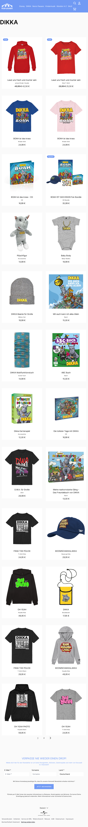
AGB (52, 819)
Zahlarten (16, 819)
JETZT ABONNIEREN (44, 786)
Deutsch (43, 808)
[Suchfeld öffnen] (74, 3)
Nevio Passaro (38, 6)
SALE (70, 6)
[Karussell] (7, 6)
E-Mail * (7, 770)
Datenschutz (60, 819)
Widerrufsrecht (38, 819)
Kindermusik (50, 6)
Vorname (35, 770)
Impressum (70, 819)
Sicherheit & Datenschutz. (63, 796)
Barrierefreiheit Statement (11, 822)
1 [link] (37, 738)
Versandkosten (7, 819)
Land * (61, 770)
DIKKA (28, 6)
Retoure (47, 819)
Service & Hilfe (26, 819)
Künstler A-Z (62, 6)
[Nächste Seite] (50, 738)
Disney (22, 6)
